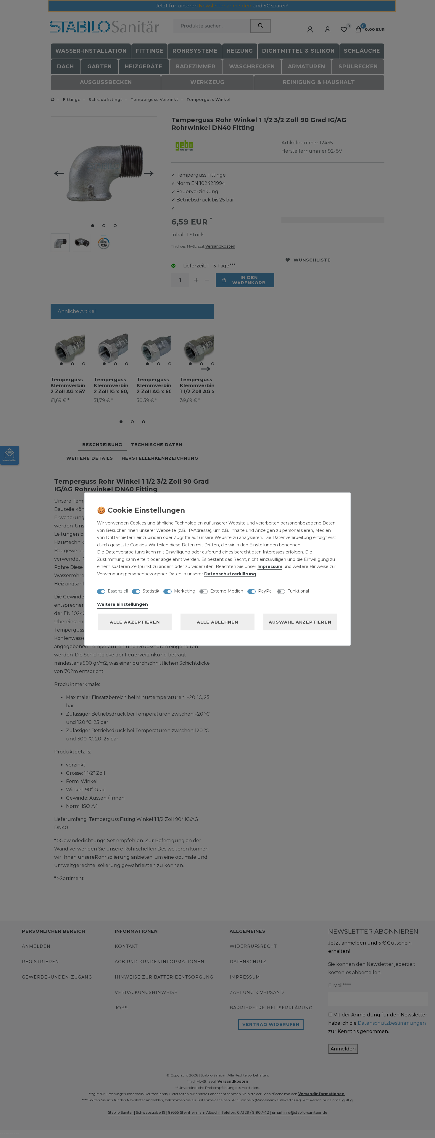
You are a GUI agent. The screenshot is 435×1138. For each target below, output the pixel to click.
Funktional (298, 590)
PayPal (265, 590)
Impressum (269, 566)
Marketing (184, 590)
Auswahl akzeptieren (300, 622)
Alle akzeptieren (135, 622)
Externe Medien (226, 590)
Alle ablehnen (217, 622)
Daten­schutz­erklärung (230, 573)
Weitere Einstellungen (122, 604)
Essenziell (118, 590)
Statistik (151, 590)
